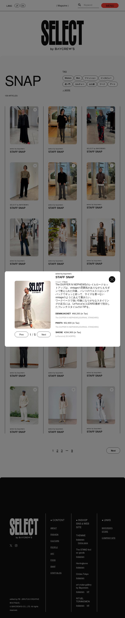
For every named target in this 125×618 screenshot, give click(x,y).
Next (44, 334)
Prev (21, 334)
